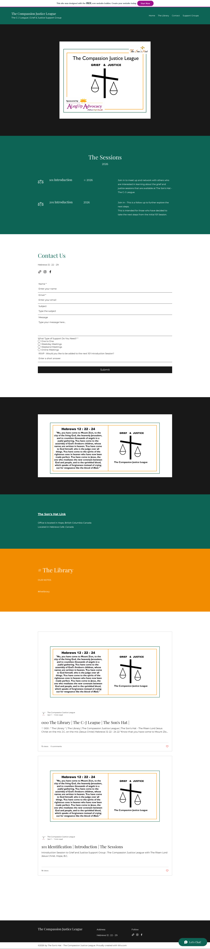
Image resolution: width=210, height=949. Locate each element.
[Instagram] (45, 272)
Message (43, 317)
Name (42, 284)
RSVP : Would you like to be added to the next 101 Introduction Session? (76, 353)
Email (42, 295)
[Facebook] (50, 272)
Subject (43, 306)
